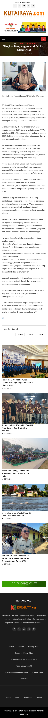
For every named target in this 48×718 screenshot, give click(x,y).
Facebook (20, 334)
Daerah (39, 698)
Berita (8, 698)
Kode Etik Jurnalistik (24, 666)
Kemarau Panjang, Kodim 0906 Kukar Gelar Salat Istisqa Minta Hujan (15, 473)
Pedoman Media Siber (24, 653)
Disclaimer (24, 679)
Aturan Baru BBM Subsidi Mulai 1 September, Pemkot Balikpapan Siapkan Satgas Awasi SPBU (16, 558)
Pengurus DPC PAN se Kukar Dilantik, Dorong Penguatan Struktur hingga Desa (17, 382)
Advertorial (28, 698)
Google (41, 334)
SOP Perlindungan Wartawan (16, 672)
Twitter (31, 334)
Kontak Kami (37, 672)
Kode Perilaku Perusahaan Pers (24, 659)
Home (14, 43)
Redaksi (21, 647)
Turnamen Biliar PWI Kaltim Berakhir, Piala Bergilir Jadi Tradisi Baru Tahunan (18, 428)
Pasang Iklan (33, 647)
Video (17, 698)
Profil (11, 647)
